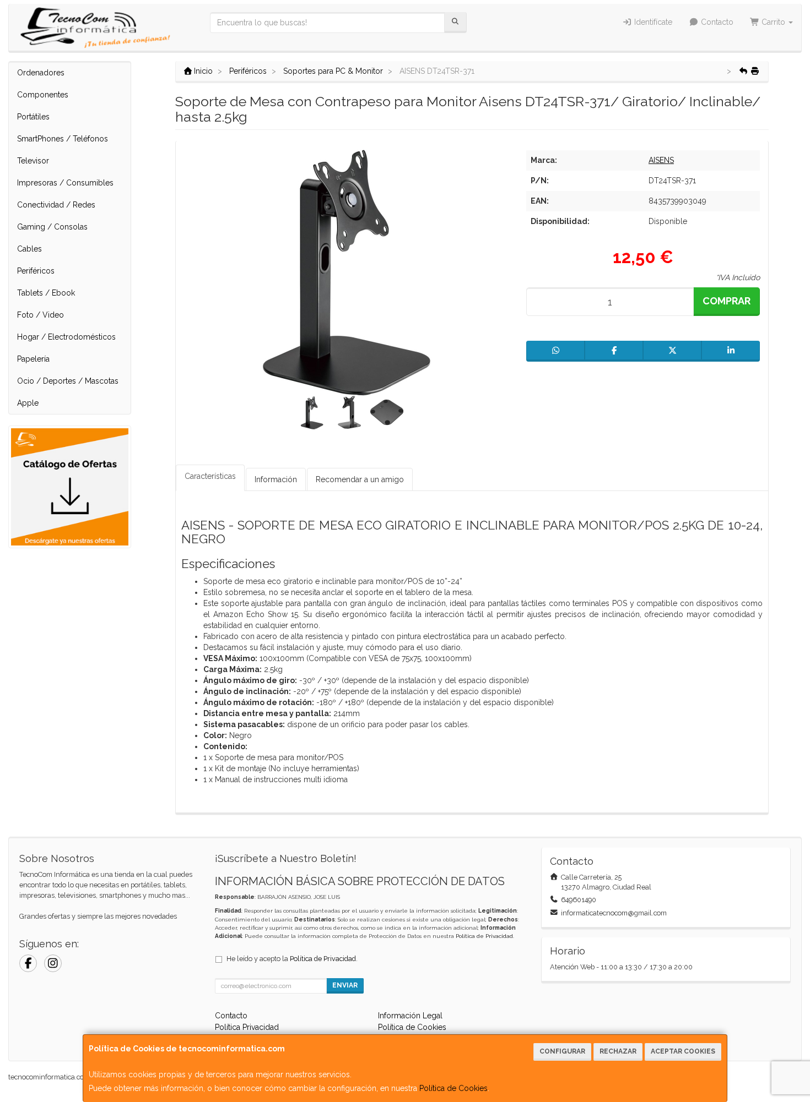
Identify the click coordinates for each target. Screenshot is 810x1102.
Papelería (33, 358)
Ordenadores (40, 72)
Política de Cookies (453, 1088)
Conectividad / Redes (56, 204)
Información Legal (410, 1015)
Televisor (33, 160)
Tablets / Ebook (46, 292)
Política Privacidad (247, 1027)
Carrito (773, 22)
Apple (28, 403)
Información (276, 479)
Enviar (345, 985)
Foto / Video (40, 314)
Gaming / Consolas (52, 226)
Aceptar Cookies (683, 1051)
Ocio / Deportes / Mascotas (67, 381)
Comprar (726, 301)
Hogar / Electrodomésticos (66, 336)
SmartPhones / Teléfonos (62, 138)
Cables (29, 248)
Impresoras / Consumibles (65, 182)
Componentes (42, 94)
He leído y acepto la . (292, 958)
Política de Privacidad (484, 936)
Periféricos (36, 270)
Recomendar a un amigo (360, 479)
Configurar (562, 1051)
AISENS (661, 160)
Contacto (716, 22)
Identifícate (652, 22)
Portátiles (33, 116)
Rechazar (618, 1051)
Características (210, 476)
